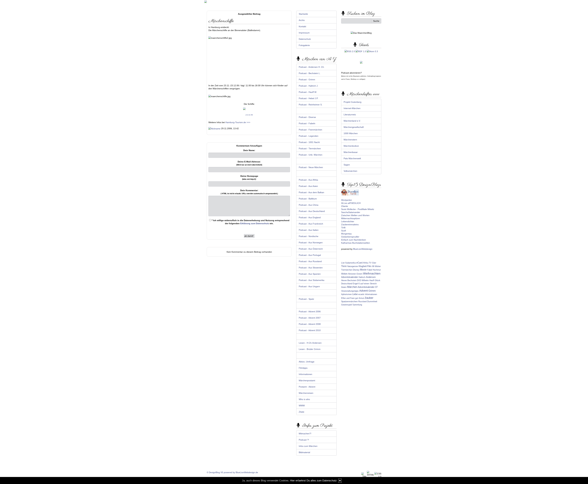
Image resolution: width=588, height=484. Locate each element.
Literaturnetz (350, 114)
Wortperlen (346, 200)
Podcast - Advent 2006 (310, 311)
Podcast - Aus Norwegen (311, 242)
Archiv (302, 20)
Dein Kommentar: (249, 192)
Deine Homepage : (249, 177)
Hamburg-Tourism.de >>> (237, 122)
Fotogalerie (304, 45)
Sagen (347, 164)
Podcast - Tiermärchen (310, 148)
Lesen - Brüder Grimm (309, 349)
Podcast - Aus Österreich (311, 249)
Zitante (344, 206)
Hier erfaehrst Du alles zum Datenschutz (313, 480)
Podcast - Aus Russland (310, 261)
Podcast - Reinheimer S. (310, 104)
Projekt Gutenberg (352, 102)
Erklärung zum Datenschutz (254, 223)
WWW (302, 405)
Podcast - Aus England (310, 217)
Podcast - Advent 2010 (310, 330)
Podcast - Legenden (308, 136)
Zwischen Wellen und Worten (355, 215)
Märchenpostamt (307, 380)
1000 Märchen (351, 133)
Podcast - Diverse (307, 117)
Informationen (305, 374)
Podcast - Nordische (308, 236)
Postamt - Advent (307, 387)
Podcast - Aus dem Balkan (311, 192)
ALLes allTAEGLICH (351, 203)
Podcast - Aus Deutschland (312, 211)
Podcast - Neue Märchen (311, 167)
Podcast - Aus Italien (308, 230)
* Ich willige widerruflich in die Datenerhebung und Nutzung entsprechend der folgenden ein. (250, 222)
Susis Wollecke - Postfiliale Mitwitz (357, 209)
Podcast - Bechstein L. (309, 73)
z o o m (249, 114)
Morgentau (346, 233)
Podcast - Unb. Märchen (310, 155)
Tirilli (343, 227)
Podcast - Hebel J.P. (308, 98)
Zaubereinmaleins (350, 224)
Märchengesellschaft (354, 127)
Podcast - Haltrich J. (308, 86)
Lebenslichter (347, 221)
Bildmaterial (304, 452)
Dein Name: (249, 150)
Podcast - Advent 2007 (310, 318)
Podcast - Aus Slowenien (311, 267)
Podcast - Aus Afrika (308, 180)
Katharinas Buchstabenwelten (355, 243)
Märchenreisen (306, 393)
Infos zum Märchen (308, 446)
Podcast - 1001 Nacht (309, 142)
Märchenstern (350, 139)
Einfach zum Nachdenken (353, 240)
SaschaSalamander (350, 212)
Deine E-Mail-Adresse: (249, 163)
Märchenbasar (351, 152)
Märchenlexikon (351, 146)
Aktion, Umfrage (306, 361)
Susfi (343, 230)
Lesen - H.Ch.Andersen (310, 343)
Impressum (304, 33)
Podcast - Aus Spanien (310, 274)
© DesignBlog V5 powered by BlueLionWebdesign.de (232, 472)
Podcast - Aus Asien (308, 186)
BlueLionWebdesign (362, 249)
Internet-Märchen (352, 108)
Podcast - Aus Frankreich (311, 224)
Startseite (303, 14)
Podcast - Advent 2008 (310, 324)
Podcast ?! (304, 440)
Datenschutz (305, 39)
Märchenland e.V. (352, 121)
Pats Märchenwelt (352, 158)
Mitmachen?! (305, 433)
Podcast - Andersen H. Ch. (311, 67)
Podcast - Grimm (307, 79)
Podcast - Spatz (306, 299)
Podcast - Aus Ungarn (309, 286)
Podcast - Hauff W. (308, 92)
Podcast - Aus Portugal (310, 255)
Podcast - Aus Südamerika (311, 280)
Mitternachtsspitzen (350, 218)
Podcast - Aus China (308, 205)
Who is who (304, 399)
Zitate (301, 412)
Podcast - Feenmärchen (310, 129)
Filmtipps (303, 368)
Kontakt (302, 26)
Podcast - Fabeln (307, 123)
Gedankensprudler (350, 237)
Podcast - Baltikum (308, 198)
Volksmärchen (350, 171)
